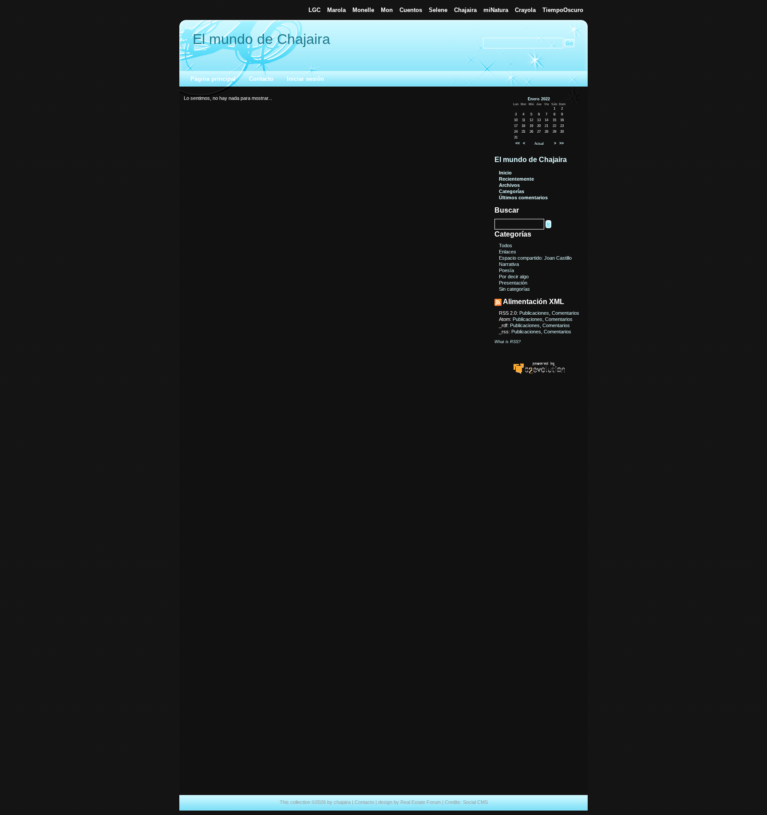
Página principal (213, 78)
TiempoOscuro (562, 10)
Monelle (363, 10)
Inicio (505, 172)
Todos (505, 245)
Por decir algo (514, 276)
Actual (539, 144)
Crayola (525, 10)
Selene (438, 10)
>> (561, 143)
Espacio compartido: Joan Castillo (535, 258)
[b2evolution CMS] (538, 373)
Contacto (261, 78)
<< (517, 143)
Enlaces (507, 251)
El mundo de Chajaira (261, 39)
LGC (314, 10)
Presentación (513, 282)
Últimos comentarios (523, 197)
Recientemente (516, 179)
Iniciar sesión (305, 78)
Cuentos (410, 10)
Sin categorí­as (514, 289)
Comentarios (565, 313)
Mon (387, 10)
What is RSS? (507, 342)
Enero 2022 (539, 99)
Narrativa (509, 264)
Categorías (511, 191)
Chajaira (465, 10)
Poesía (506, 270)
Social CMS (475, 802)
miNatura (495, 10)
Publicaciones (534, 313)
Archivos (509, 185)
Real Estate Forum (420, 802)
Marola (336, 10)
